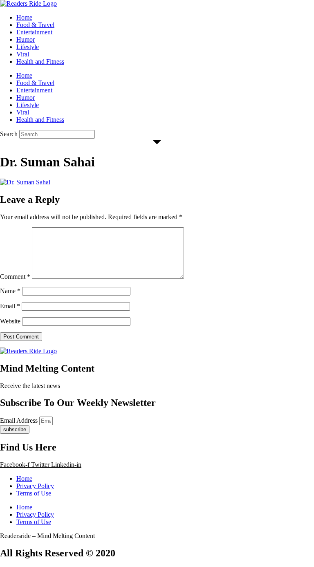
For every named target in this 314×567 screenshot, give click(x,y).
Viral (22, 54)
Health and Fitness (40, 61)
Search (9, 133)
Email (10, 306)
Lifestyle (27, 46)
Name (10, 290)
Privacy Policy (35, 485)
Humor (25, 39)
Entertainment (34, 32)
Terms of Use (33, 493)
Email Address (19, 420)
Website (10, 321)
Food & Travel (35, 24)
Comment (15, 276)
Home (24, 17)
